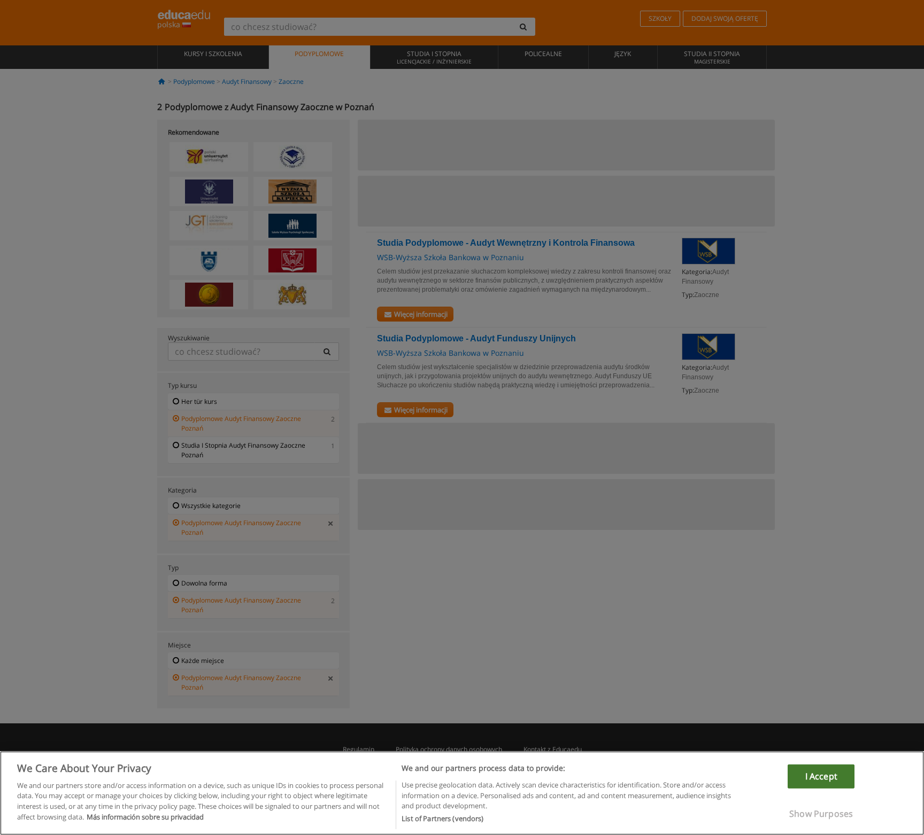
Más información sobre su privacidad (145, 817)
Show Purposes (821, 814)
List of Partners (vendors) (442, 818)
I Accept (821, 776)
